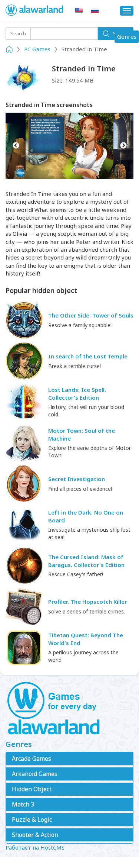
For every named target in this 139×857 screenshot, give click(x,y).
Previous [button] (16, 146)
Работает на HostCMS (35, 847)
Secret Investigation (76, 479)
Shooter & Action (35, 835)
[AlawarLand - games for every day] (69, 709)
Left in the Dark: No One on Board (85, 516)
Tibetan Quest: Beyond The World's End (85, 639)
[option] (69, 146)
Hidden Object (32, 789)
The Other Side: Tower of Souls (90, 315)
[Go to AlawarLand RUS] (95, 11)
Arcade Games (31, 758)
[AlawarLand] (35, 11)
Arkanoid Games (34, 774)
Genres (128, 37)
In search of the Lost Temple (88, 356)
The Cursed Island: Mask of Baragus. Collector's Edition (86, 560)
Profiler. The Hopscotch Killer (87, 601)
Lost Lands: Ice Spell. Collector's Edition (77, 393)
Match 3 (23, 804)
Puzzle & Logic (32, 819)
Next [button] (123, 146)
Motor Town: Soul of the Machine (81, 434)
